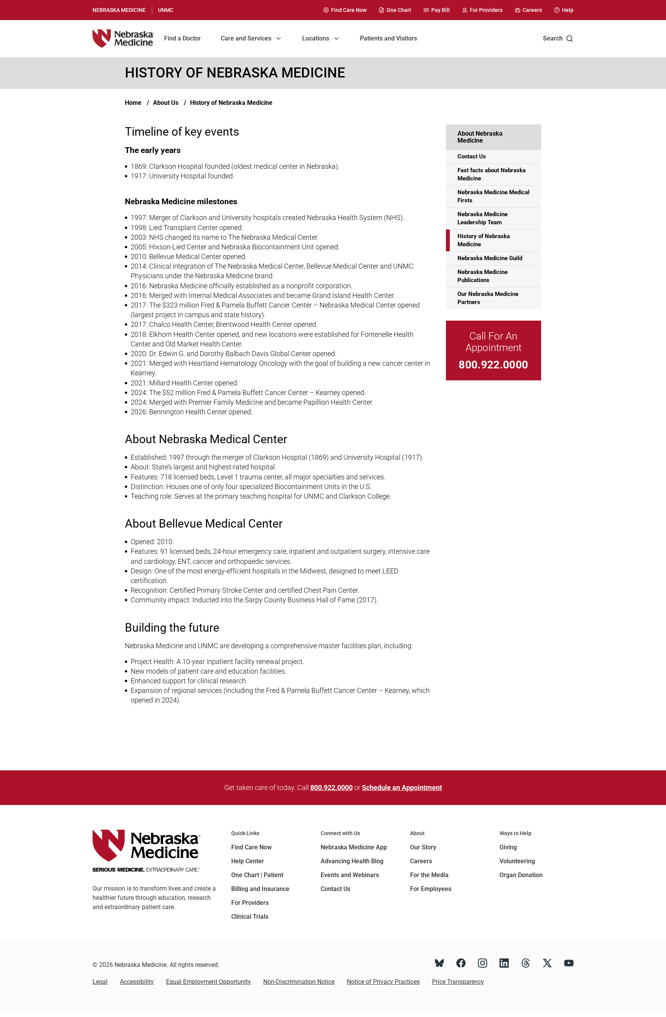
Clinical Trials (249, 916)
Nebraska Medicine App (354, 847)
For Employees (430, 889)
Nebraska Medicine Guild (489, 258)
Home (133, 102)
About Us (165, 102)
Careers (421, 861)
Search (553, 38)
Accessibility (137, 981)
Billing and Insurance (260, 889)
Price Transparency (458, 981)
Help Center (247, 861)
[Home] (123, 38)
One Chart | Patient (257, 875)
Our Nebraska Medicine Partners (487, 298)
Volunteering (517, 861)
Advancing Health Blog (352, 861)
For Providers (250, 902)
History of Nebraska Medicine (231, 102)
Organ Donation (521, 875)
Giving (508, 847)
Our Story (423, 847)
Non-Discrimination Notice (299, 981)
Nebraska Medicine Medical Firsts (493, 196)
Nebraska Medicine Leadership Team (482, 218)
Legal (100, 981)
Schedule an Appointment (402, 787)
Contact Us (471, 156)
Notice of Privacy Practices (383, 981)
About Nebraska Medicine (480, 137)
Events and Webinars (350, 875)
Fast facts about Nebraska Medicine (491, 174)
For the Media (429, 875)
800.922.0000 (493, 364)
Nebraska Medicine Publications (482, 276)
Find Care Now (251, 847)
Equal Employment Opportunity (208, 981)
